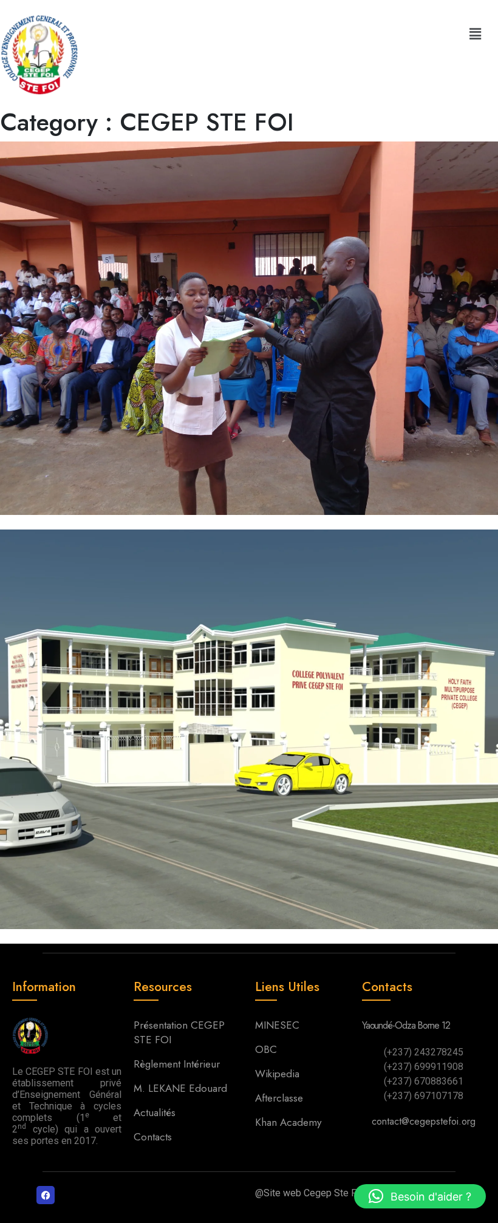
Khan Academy (288, 1122)
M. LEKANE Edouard (182, 1088)
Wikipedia (277, 1073)
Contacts (153, 1136)
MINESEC (277, 1025)
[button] (475, 33)
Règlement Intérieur (178, 1064)
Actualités (156, 1112)
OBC (266, 1049)
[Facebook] (45, 1195)
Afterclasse (279, 1098)
